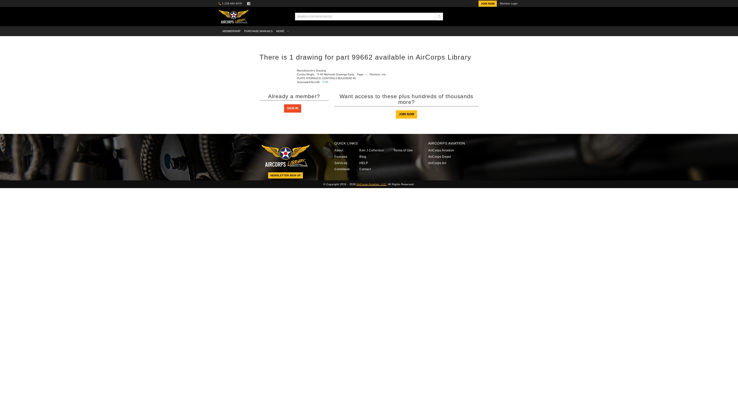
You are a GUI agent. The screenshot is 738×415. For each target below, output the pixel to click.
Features (341, 159)
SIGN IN (292, 117)
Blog (363, 159)
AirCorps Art (438, 166)
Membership (231, 31)
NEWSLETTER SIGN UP (285, 178)
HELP (364, 166)
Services (340, 166)
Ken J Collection (372, 153)
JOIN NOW (406, 117)
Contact (366, 172)
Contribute (342, 172)
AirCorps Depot (440, 159)
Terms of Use (403, 153)
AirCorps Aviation (441, 153)
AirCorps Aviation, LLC (372, 186)
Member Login (508, 3)
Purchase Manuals (258, 31)
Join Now (489, 4)
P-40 (326, 82)
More (280, 31)
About (339, 153)
